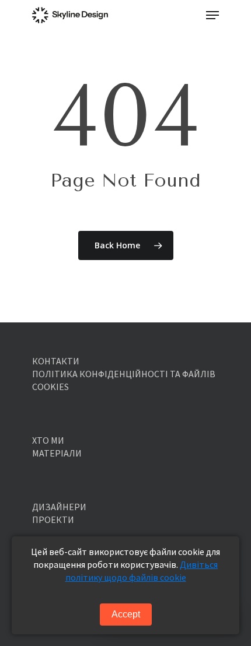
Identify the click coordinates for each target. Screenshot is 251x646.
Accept (125, 614)
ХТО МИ (48, 440)
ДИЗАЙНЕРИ (59, 506)
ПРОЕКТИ (53, 519)
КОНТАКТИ (55, 361)
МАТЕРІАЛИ (57, 453)
